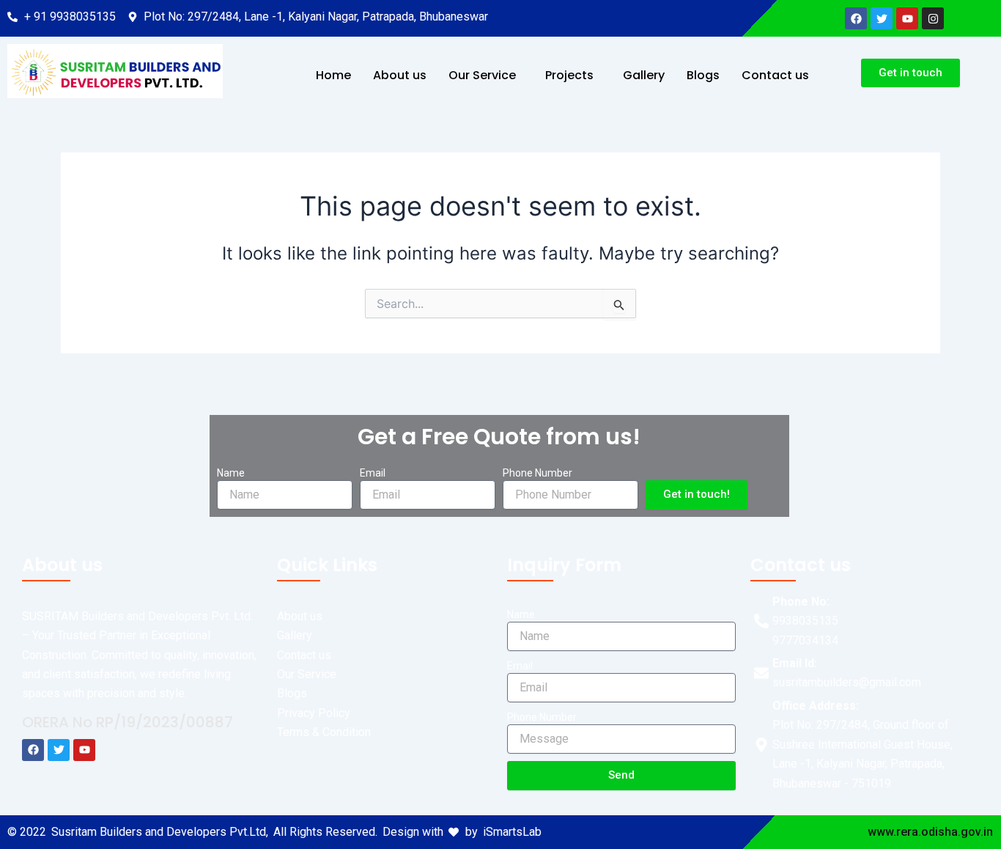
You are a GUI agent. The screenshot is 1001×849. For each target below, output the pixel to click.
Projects (569, 75)
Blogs (703, 75)
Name (231, 473)
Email (372, 473)
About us (399, 75)
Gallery (644, 75)
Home (333, 75)
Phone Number (537, 473)
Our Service (482, 75)
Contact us (775, 75)
